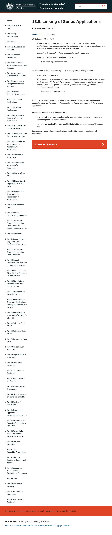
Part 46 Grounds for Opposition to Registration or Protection (17, 412)
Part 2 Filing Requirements (12, 35)
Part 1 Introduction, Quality (14, 27)
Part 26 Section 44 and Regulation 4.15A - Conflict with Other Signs (16, 241)
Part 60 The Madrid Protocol (14, 485)
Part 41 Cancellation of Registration (15, 372)
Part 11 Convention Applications (14, 100)
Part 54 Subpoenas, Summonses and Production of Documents (17, 470)
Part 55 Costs (12, 478)
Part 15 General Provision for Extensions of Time (17, 135)
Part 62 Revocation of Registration (15, 500)
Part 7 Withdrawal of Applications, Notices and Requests (17, 65)
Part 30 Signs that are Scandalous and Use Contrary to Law (15, 283)
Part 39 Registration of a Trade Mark (16, 356)
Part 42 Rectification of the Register (16, 379)
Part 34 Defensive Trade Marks (16, 332)
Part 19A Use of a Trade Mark (16, 174)
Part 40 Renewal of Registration (14, 364)
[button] (104, 6)
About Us (8, 526)
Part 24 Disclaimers (14, 234)
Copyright (59, 526)
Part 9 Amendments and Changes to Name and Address (16, 83)
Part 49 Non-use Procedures (13, 443)
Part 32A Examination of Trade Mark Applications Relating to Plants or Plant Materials (17, 303)
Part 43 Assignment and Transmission (16, 387)
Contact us (17, 526)
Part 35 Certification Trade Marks (17, 340)
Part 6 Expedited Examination (13, 56)
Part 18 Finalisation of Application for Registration (15, 165)
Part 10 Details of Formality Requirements (16, 93)
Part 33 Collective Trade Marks (16, 324)
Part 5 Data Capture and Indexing (16, 48)
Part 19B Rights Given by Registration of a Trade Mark (16, 183)
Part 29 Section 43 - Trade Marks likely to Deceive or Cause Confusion (17, 273)
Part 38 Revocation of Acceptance (15, 348)
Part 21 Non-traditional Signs (15, 206)
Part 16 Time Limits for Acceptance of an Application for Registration (16, 146)
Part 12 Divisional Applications (14, 108)
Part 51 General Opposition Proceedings (16, 450)
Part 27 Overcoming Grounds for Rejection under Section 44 (15, 252)
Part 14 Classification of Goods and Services (16, 127)
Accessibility (49, 526)
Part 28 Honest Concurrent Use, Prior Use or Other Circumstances (17, 262)
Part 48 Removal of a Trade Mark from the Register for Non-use (15, 433)
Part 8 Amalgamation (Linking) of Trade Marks (16, 74)
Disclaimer (39, 526)
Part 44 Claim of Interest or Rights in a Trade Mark (16, 395)
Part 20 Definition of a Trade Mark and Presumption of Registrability (15, 196)
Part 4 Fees (11, 42)
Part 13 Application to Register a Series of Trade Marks (15, 118)
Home (9, 21)
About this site (28, 526)
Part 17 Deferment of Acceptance (15, 156)
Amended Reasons (46, 144)
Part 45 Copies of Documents (14, 403)
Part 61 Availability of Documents (15, 493)
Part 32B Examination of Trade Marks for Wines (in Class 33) (17, 315)
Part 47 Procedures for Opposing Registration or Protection (16, 423)
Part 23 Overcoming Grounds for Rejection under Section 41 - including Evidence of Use (17, 225)
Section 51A (37, 35)
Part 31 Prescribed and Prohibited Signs (16, 293)
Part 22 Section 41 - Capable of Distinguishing (17, 214)
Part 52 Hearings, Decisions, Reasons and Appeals (16, 460)
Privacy (66, 526)
